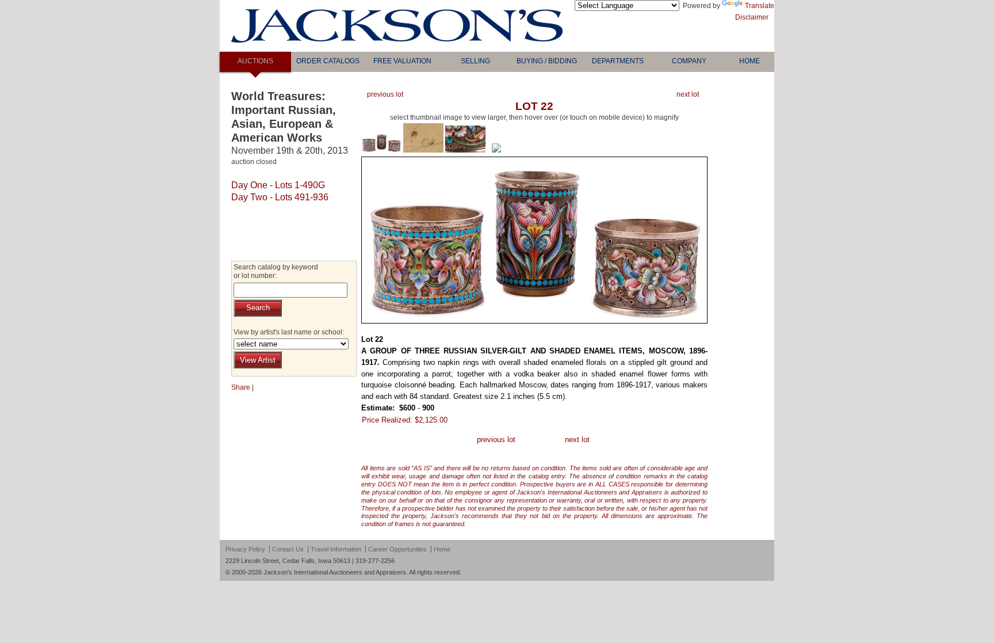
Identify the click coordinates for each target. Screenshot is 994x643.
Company (689, 61)
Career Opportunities (397, 549)
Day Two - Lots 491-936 (279, 197)
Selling (475, 61)
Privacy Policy (245, 549)
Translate (759, 6)
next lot (687, 94)
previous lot (385, 94)
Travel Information (336, 549)
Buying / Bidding (547, 61)
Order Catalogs (328, 61)
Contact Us (288, 549)
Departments (618, 61)
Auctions (255, 61)
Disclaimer (752, 17)
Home (749, 61)
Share (240, 387)
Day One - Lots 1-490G (278, 185)
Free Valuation (402, 61)
